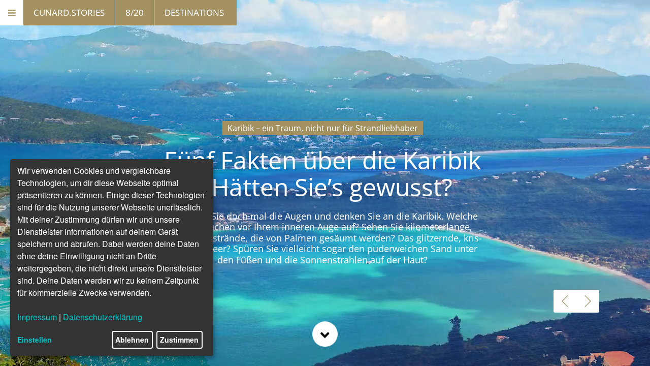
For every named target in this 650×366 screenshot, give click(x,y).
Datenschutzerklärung (102, 317)
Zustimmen (179, 339)
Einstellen (34, 339)
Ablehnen (132, 339)
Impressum (37, 317)
